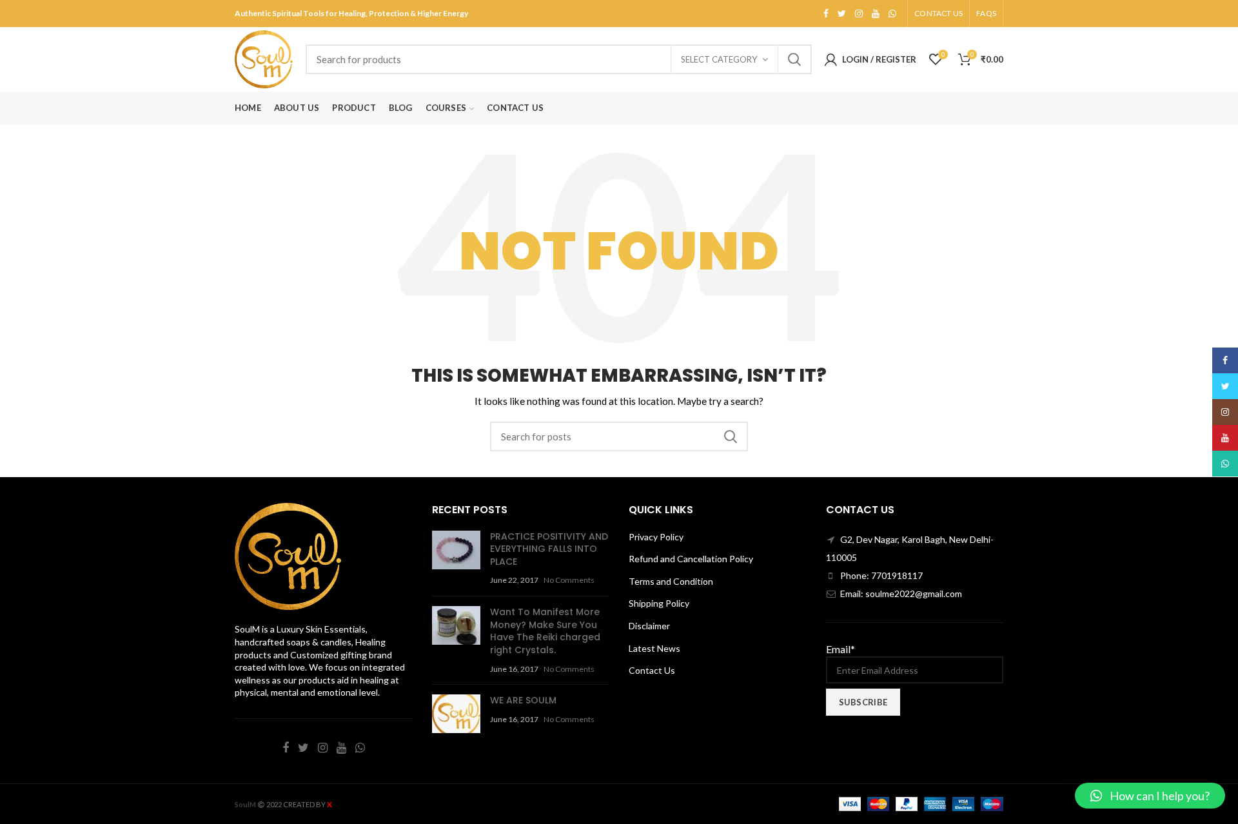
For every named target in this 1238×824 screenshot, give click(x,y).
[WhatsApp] (892, 13)
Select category (719, 59)
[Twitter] (841, 13)
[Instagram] (858, 13)
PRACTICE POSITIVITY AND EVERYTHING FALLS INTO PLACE (549, 549)
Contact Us (652, 670)
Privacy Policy (656, 536)
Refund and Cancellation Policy (691, 558)
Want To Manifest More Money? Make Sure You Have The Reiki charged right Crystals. (545, 630)
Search (794, 59)
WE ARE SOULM (523, 700)
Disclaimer (649, 625)
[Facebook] (826, 13)
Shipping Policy (659, 603)
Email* (840, 649)
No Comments (569, 580)
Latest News (654, 648)
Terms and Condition (671, 581)
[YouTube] (875, 13)
